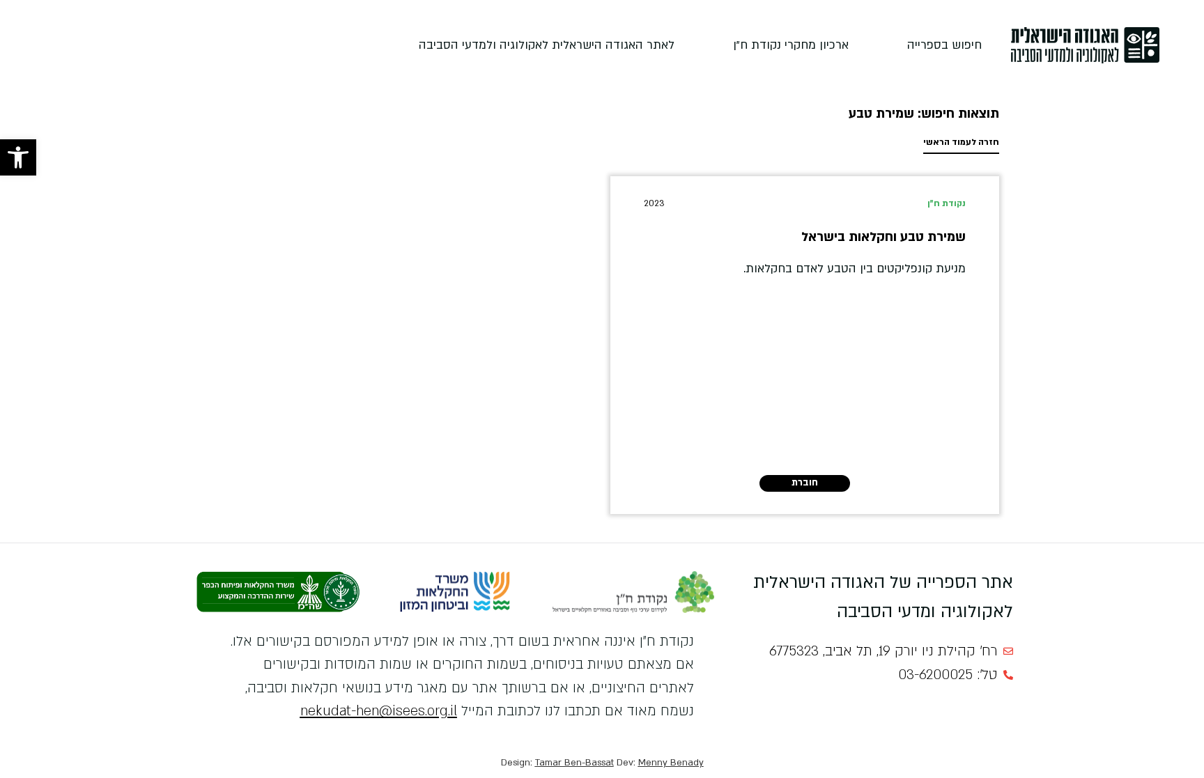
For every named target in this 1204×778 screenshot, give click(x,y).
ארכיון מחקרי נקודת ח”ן (791, 45)
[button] (18, 157)
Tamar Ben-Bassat (574, 762)
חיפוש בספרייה (944, 45)
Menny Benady (671, 762)
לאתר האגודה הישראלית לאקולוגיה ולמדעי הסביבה (546, 45)
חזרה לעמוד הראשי (961, 142)
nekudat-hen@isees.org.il (378, 710)
